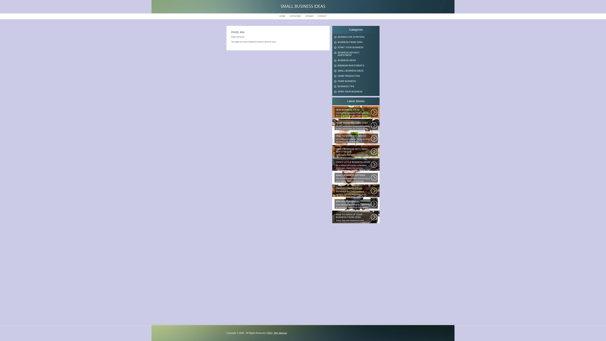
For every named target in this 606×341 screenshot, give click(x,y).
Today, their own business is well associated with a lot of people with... (351, 217)
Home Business (347, 81)
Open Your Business (350, 91)
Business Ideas (347, 60)
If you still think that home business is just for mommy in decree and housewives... (353, 204)
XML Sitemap (280, 333)
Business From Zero (350, 42)
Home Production (349, 76)
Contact (322, 16)
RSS (269, 333)
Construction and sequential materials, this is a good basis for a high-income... (352, 112)
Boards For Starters (351, 37)
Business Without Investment (349, 53)
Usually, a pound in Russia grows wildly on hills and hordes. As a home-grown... (353, 126)
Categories (295, 16)
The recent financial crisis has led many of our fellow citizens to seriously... (353, 178)
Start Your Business (350, 47)
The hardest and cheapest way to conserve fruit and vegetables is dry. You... (351, 191)
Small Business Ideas (303, 6)
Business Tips (346, 86)
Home (282, 16)
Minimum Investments (351, 65)
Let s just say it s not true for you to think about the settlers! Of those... (353, 139)
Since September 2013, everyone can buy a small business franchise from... (352, 152)
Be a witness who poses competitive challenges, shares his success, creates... (353, 165)
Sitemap (309, 16)
